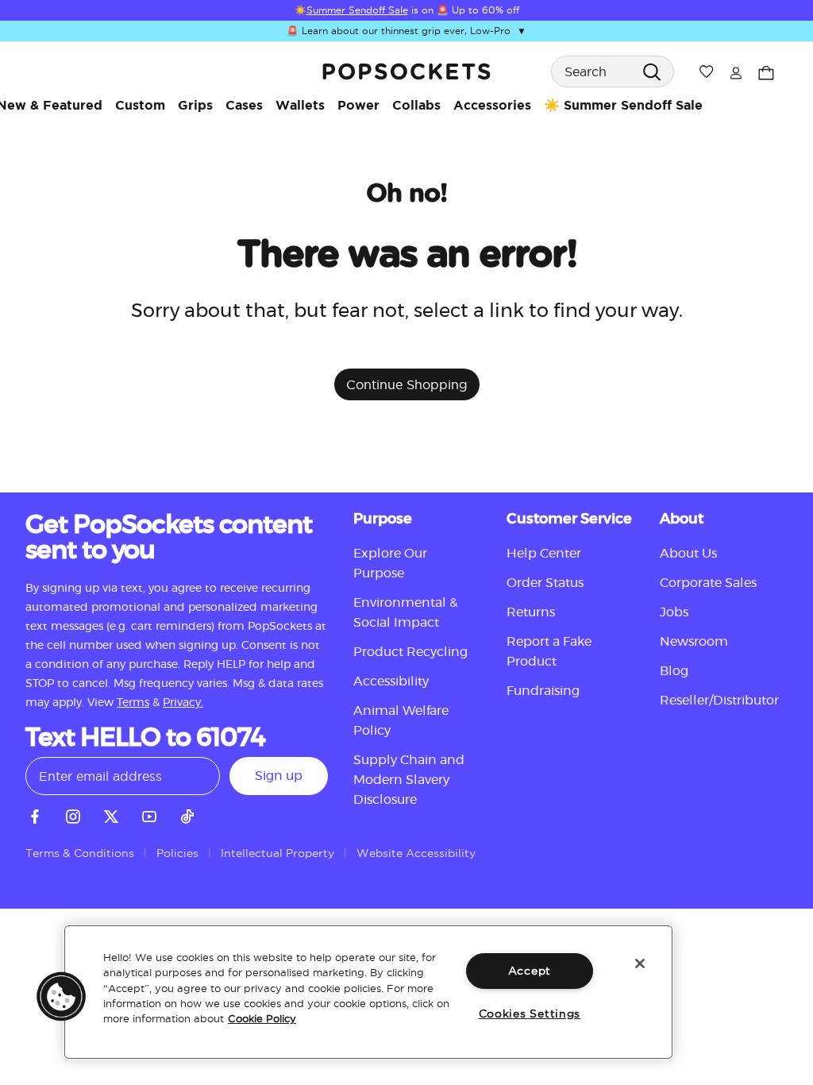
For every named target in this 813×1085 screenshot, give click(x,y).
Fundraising (543, 691)
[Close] (639, 963)
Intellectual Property (277, 853)
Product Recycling (410, 652)
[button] (61, 996)
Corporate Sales (708, 583)
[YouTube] (149, 814)
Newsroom (694, 641)
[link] (406, 71)
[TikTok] (187, 814)
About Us (688, 553)
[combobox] (612, 71)
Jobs (674, 612)
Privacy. (183, 703)
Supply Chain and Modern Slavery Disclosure (408, 780)
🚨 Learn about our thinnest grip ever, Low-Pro (406, 30)
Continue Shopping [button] (407, 384)
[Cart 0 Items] (766, 71)
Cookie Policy (262, 1018)
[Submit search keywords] (651, 71)
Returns (531, 612)
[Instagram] (73, 814)
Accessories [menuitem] (492, 105)
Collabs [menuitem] (416, 105)
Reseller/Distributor (719, 700)
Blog (674, 671)
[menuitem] (140, 105)
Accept (529, 970)
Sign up (278, 776)
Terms (133, 703)
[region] (368, 992)
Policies (177, 853)
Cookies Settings (530, 1013)
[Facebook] (34, 814)
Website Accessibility (416, 853)
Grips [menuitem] (195, 105)
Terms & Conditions (79, 853)
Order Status (545, 583)
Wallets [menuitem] (300, 105)
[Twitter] (111, 814)
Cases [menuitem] (244, 105)
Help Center (544, 553)
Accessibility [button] (391, 681)
